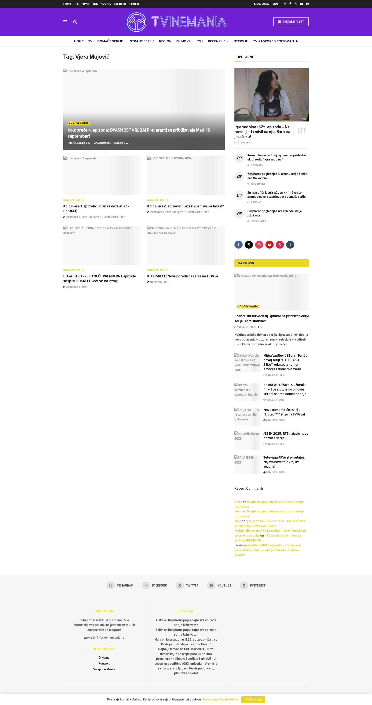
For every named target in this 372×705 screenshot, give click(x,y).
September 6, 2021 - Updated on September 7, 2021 (179, 212)
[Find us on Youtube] (301, 4)
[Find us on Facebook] (290, 4)
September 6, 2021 (76, 286)
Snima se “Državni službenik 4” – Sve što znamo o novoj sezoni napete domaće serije (285, 389)
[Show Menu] (65, 21)
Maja (237, 521)
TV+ (200, 41)
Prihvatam (253, 699)
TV (90, 41)
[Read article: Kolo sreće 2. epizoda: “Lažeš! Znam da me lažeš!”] (186, 175)
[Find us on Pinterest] (307, 4)
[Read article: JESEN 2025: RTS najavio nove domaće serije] (247, 440)
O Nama (104, 658)
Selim (238, 511)
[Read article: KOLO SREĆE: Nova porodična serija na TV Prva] (186, 245)
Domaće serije (110, 41)
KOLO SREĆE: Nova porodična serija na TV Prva (182, 276)
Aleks (238, 502)
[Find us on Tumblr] (290, 245)
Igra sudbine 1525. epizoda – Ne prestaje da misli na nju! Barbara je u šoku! (262, 132)
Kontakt (134, 3)
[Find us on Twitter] (295, 4)
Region (165, 41)
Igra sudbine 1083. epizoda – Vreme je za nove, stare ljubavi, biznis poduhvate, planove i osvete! (267, 550)
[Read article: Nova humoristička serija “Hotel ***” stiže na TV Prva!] (247, 417)
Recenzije (216, 41)
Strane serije (142, 41)
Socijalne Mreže (104, 669)
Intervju (240, 41)
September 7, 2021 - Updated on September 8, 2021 (95, 217)
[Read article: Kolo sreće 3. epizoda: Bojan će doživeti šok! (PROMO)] (102, 175)
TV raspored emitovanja (275, 41)
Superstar (120, 3)
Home (67, 3)
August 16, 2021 (158, 282)
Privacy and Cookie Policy (220, 699)
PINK (94, 3)
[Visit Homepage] (175, 22)
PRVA (85, 3)
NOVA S (106, 3)
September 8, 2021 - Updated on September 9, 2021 (100, 142)
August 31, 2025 (246, 326)
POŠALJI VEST (293, 21)
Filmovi (183, 41)
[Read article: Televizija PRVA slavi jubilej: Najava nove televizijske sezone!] (247, 464)
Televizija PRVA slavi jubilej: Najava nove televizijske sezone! (284, 462)
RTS (76, 3)
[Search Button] (75, 21)
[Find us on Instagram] (285, 4)
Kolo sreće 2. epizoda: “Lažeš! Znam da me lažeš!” (185, 206)
